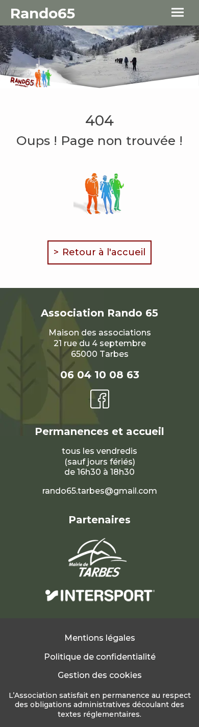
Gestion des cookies (100, 675)
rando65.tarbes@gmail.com (99, 491)
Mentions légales (99, 638)
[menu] (177, 12)
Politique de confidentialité (100, 657)
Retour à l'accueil (103, 252)
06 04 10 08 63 (99, 375)
